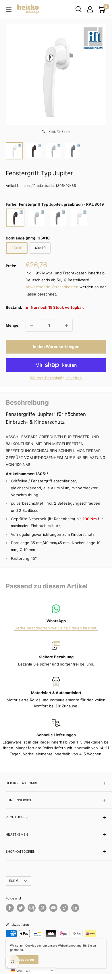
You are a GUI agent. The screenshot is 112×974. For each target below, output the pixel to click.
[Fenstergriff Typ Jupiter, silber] (36, 218)
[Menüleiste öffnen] (8, 9)
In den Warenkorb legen (56, 346)
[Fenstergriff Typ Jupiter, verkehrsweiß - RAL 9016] (79, 218)
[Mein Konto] (90, 9)
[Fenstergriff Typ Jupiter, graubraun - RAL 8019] (15, 218)
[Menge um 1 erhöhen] (66, 325)
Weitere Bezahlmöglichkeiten (56, 378)
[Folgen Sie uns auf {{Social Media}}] (10, 908)
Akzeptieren (24, 960)
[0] (101, 9)
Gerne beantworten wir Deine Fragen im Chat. (56, 628)
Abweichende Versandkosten (52, 287)
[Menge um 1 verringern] (32, 325)
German (22, 970)
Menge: (13, 325)
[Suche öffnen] (79, 9)
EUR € (13, 881)
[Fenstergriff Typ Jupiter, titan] (58, 218)
